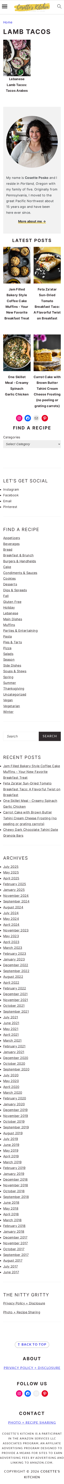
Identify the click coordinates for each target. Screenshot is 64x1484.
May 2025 (11, 872)
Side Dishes (12, 665)
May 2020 (11, 1081)
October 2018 (14, 1191)
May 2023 (11, 936)
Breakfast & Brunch (18, 555)
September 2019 (16, 1127)
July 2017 (10, 1266)
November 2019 (15, 1116)
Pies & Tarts (12, 642)
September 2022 (16, 971)
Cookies (9, 578)
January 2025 (14, 890)
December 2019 (15, 1110)
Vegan (8, 700)
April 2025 (11, 878)
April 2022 (11, 982)
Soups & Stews (14, 671)
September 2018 (16, 1197)
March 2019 (12, 1162)
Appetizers (11, 538)
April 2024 (11, 924)
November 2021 (15, 1000)
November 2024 (16, 896)
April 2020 (11, 1087)
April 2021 (11, 1034)
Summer (9, 683)
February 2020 (14, 1098)
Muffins (9, 625)
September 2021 (16, 1011)
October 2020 (14, 1063)
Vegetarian (11, 706)
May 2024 (11, 919)
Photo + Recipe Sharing (21, 1312)
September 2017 (16, 1255)
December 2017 (15, 1237)
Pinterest (10, 507)
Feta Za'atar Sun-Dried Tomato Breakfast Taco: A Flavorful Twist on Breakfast (31, 789)
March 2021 (12, 1040)
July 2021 (10, 1017)
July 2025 (10, 867)
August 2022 (13, 977)
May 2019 (10, 1150)
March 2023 (12, 948)
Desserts (10, 584)
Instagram (11, 489)
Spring (8, 677)
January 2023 (14, 959)
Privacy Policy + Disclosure (24, 1303)
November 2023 (16, 930)
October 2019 (14, 1121)
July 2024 (11, 913)
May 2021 (10, 1029)
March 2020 (12, 1092)
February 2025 (14, 884)
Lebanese (10, 613)
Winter (8, 712)
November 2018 (15, 1185)
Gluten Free (12, 602)
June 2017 (11, 1272)
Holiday (9, 607)
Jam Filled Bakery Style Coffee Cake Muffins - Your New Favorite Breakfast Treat (31, 771)
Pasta (7, 636)
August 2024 (13, 907)
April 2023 (11, 942)
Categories (11, 437)
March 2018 (12, 1220)
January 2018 (13, 1231)
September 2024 (16, 901)
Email (7, 501)
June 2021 (11, 1023)
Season (9, 659)
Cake (7, 567)
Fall (6, 596)
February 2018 (14, 1226)
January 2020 (14, 1104)
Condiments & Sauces (20, 573)
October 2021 (14, 1006)
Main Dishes (12, 619)
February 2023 (14, 953)
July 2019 (10, 1139)
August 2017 (12, 1260)
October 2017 (13, 1249)
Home (7, 22)
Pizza (7, 648)
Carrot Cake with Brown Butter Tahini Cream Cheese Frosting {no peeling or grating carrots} (30, 818)
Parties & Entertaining (20, 630)
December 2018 (15, 1179)
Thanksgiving (13, 688)
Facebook (11, 495)
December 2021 (15, 994)
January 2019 (13, 1174)
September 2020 (16, 1069)
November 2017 (15, 1243)
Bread (7, 549)
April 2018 (11, 1214)
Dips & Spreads (15, 590)
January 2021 (13, 1052)
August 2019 (13, 1133)
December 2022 (15, 965)
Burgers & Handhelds (19, 561)
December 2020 (15, 1058)
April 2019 (11, 1156)
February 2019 (14, 1168)
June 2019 (11, 1145)
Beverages (11, 544)
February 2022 (14, 988)
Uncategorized (14, 694)
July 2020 (10, 1075)
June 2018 (11, 1202)
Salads (8, 654)
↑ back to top (32, 1344)
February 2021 (14, 1046)
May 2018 (10, 1208)
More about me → (32, 221)
